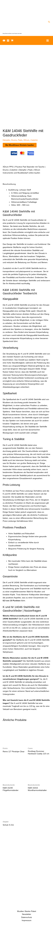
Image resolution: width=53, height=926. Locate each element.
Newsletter (26, 914)
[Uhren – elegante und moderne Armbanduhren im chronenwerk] (26, 847)
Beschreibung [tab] (9, 184)
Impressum (26, 920)
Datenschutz (26, 917)
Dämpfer (6, 140)
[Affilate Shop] (12, 40)
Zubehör (34, 140)
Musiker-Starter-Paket (26, 911)
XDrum (26, 140)
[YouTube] (4, 40)
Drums (14, 140)
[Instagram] (8, 40)
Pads (20, 140)
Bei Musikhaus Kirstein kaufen (19, 145)
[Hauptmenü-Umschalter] (47, 40)
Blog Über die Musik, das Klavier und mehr (12, 33)
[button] (49, 22)
